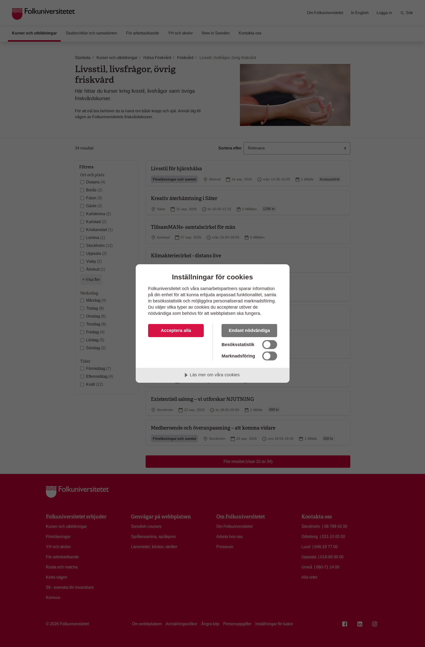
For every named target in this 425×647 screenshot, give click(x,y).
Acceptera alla (176, 330)
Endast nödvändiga (249, 330)
